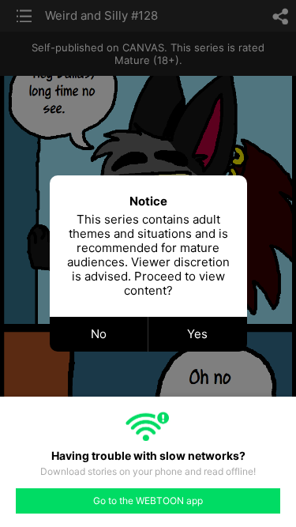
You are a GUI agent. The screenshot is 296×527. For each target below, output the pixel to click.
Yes (197, 333)
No (99, 333)
